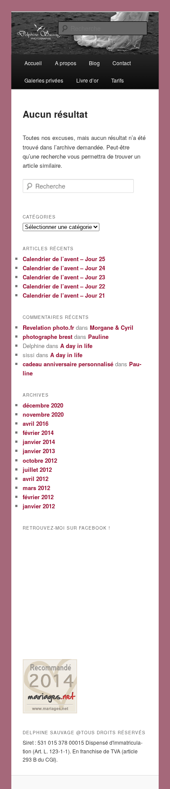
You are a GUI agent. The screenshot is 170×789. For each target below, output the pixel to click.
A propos (65, 62)
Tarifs (117, 80)
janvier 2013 (39, 451)
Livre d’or (87, 80)
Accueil (33, 62)
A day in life (76, 345)
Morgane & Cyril (111, 327)
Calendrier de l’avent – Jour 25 (64, 259)
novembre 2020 (43, 414)
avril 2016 (35, 423)
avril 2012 (35, 478)
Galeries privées (43, 80)
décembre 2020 (43, 405)
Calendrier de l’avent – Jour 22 (64, 286)
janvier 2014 (39, 442)
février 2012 (38, 497)
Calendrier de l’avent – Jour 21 (64, 295)
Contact (121, 62)
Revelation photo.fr (48, 327)
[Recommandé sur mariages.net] (50, 711)
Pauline (98, 336)
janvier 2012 (39, 506)
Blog (94, 62)
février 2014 (38, 432)
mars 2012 (36, 488)
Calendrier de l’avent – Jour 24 (64, 268)
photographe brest (47, 336)
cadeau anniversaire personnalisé (68, 364)
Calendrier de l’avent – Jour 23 (64, 277)
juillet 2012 (37, 469)
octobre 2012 (40, 460)
